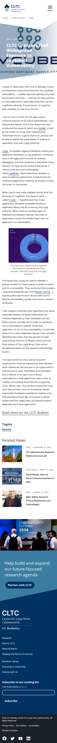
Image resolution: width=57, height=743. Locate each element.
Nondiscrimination (10, 730)
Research (6, 638)
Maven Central (43, 292)
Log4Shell (13, 173)
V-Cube (12, 200)
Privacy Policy (8, 725)
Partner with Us (10, 672)
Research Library (10, 661)
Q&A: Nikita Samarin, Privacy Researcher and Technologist (38, 501)
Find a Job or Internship (13, 666)
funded (42, 128)
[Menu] (50, 7)
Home (5, 18)
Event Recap (31, 469)
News (31, 18)
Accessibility (34, 725)
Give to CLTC (8, 643)
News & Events (18, 18)
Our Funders (21, 725)
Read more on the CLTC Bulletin (25, 412)
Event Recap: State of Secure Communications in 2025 (40, 478)
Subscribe (11, 701)
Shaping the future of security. (17, 653)
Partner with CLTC (20, 585)
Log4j (5, 151)
